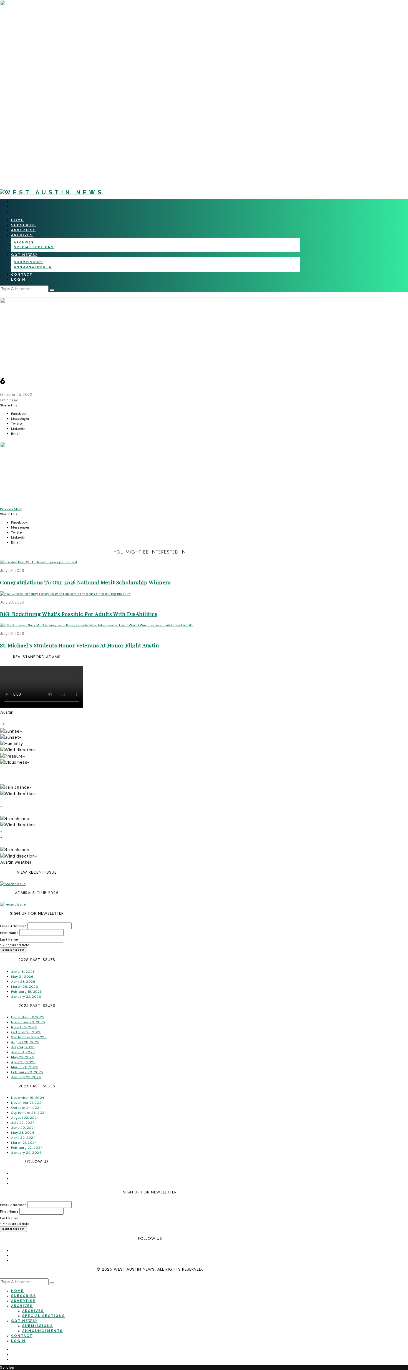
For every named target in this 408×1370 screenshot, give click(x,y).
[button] (52, 290)
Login (18, 279)
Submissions (28, 262)
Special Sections (34, 247)
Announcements (33, 267)
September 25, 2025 (29, 1037)
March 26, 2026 (24, 986)
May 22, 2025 (22, 1057)
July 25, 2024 (23, 1122)
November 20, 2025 (28, 1022)
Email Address (13, 926)
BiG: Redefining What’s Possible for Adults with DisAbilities (78, 613)
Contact (21, 274)
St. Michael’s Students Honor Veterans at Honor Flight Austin (79, 645)
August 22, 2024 (25, 1117)
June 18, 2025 (23, 1052)
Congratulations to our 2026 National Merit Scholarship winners (85, 582)
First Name (9, 933)
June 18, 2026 (23, 971)
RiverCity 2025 (24, 1027)
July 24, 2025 (23, 1047)
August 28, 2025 (25, 1042)
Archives (22, 235)
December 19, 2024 (27, 1097)
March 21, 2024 (24, 1142)
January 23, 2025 (26, 1077)
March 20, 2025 (24, 1067)
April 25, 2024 (23, 1137)
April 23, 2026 (23, 981)
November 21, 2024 (27, 1102)
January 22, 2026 (26, 996)
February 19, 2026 (26, 991)
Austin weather (15, 862)
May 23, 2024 (22, 1132)
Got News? (24, 255)
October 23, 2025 (26, 1032)
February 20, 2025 (27, 1072)
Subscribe (23, 225)
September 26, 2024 (29, 1112)
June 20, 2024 (23, 1127)
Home (17, 220)
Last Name (9, 939)
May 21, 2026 (22, 976)
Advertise (23, 230)
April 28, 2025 (23, 1062)
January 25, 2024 (26, 1152)
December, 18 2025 (27, 1017)
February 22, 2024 (27, 1147)
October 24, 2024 (26, 1107)
